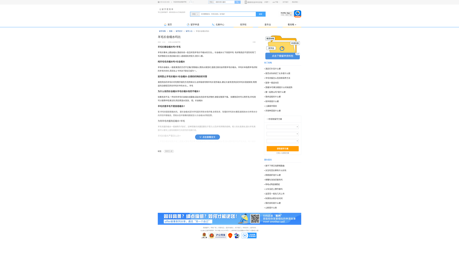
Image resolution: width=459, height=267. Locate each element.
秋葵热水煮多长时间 (274, 198)
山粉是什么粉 (271, 208)
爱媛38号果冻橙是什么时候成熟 (278, 87)
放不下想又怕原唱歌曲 (274, 166)
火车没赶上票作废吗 (274, 189)
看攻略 (291, 24)
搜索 (260, 14)
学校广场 (213, 228)
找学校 (243, 24)
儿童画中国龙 (271, 106)
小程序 (266, 2)
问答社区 (221, 228)
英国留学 (206, 228)
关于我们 (285, 2)
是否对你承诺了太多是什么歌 (277, 73)
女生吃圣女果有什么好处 (275, 170)
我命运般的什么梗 (273, 97)
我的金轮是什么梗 (273, 203)
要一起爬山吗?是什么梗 (275, 92)
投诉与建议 (229, 228)
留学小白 (189, 31)
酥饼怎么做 (168, 151)
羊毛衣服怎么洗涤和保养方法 (277, 78)
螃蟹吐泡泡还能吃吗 (274, 180)
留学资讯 (253, 228)
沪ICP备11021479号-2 (222, 230)
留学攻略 (162, 31)
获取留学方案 (282, 149)
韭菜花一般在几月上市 (274, 194)
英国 (170, 31)
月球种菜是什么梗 (273, 111)
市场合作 (245, 228)
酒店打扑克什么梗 (273, 69)
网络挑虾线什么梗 (273, 175)
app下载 (275, 2)
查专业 (268, 24)
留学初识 (179, 31)
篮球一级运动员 (272, 83)
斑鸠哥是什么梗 (272, 101)
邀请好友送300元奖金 (254, 2)
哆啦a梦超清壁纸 (272, 184)
